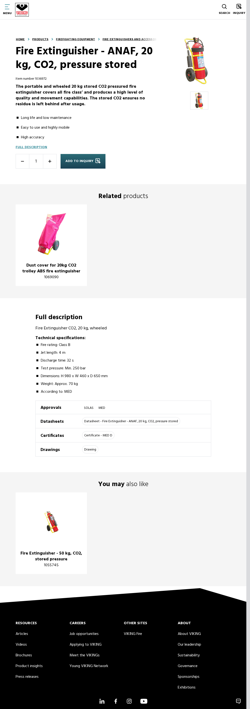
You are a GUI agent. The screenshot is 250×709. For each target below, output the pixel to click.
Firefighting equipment (75, 39)
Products (40, 39)
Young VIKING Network (89, 666)
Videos (21, 645)
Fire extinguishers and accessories (132, 39)
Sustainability (189, 655)
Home (20, 39)
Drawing (90, 449)
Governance (188, 666)
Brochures (24, 655)
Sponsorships (188, 677)
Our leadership (189, 645)
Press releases (27, 677)
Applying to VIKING (86, 645)
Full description (31, 147)
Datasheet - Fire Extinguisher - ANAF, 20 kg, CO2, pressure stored (131, 421)
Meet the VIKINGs (85, 655)
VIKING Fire (133, 634)
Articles (22, 634)
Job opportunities (84, 634)
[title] (51, 245)
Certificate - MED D (98, 435)
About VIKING (189, 634)
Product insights (29, 666)
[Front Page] (22, 9)
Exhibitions (187, 687)
